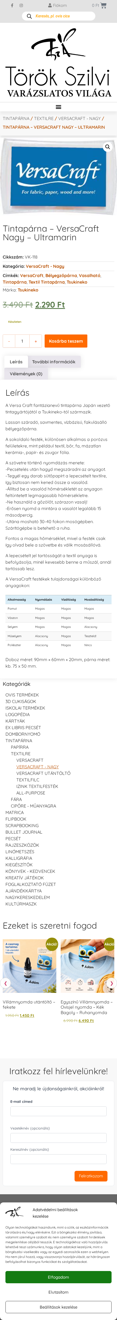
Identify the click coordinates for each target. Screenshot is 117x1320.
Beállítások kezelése (58, 1307)
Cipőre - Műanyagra (33, 806)
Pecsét (13, 838)
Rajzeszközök (22, 845)
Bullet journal (23, 832)
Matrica (14, 812)
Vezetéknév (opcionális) (30, 1128)
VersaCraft (32, 275)
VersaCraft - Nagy (79, 118)
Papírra (20, 747)
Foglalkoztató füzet (30, 884)
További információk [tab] (53, 361)
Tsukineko (77, 282)
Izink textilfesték (37, 786)
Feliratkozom (91, 1175)
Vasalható (89, 275)
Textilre (44, 118)
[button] (58, 106)
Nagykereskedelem (27, 897)
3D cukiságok (20, 701)
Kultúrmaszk (21, 904)
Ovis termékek (22, 695)
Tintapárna (16, 118)
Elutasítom (58, 1292)
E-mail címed (21, 1101)
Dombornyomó (22, 734)
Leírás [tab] (16, 361)
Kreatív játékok (24, 877)
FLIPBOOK (15, 819)
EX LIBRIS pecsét (23, 727)
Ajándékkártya (23, 891)
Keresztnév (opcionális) (29, 1149)
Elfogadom (58, 1277)
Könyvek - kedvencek (30, 871)
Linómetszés (19, 851)
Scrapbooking (22, 825)
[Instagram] (21, 5)
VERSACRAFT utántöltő (43, 773)
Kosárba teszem (66, 341)
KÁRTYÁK (15, 721)
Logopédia (17, 714)
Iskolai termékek (25, 708)
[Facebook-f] (12, 5)
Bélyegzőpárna (61, 275)
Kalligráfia (18, 858)
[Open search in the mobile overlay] (58, 16)
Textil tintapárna (47, 282)
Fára (16, 799)
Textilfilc (27, 779)
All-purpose (30, 793)
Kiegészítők (19, 864)
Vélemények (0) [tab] (26, 373)
